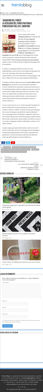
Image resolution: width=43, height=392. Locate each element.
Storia (28, 31)
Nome (4, 301)
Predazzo (35, 149)
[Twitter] (22, 387)
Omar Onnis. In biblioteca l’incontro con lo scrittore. (21, 262)
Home (3, 13)
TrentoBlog (7, 29)
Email (4, 307)
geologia (7, 147)
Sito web (5, 314)
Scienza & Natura (11, 31)
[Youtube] (24, 387)
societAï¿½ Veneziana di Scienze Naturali (14, 152)
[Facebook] (20, 387)
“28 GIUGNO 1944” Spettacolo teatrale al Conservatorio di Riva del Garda (14, 159)
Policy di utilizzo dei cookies (28, 384)
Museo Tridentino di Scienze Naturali (24, 147)
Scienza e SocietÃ (21, 31)
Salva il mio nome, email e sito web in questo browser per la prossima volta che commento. (21, 321)
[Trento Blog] (21, 4)
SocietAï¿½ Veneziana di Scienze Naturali (27, 60)
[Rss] (18, 387)
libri (7, 13)
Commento (5, 282)
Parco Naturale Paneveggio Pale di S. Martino (16, 149)
